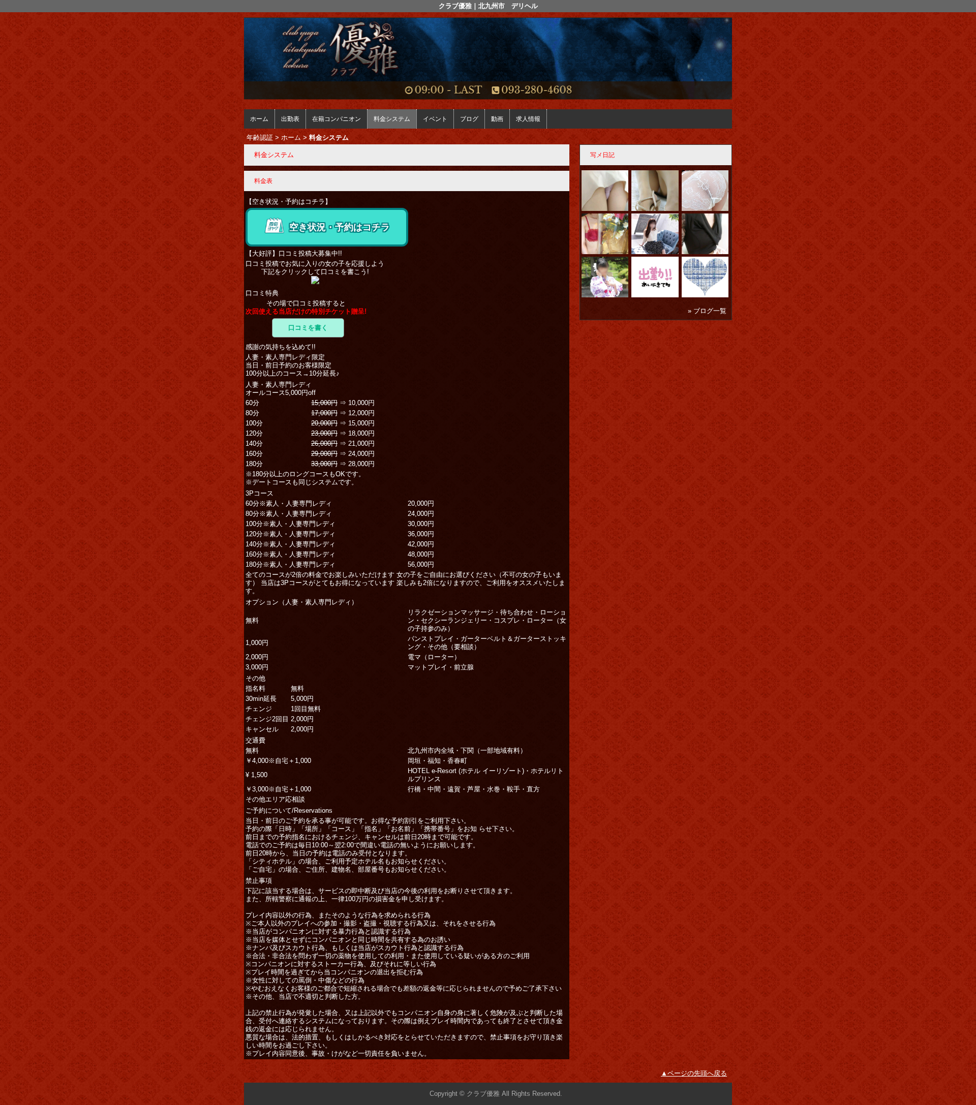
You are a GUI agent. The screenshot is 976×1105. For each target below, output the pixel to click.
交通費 (255, 740)
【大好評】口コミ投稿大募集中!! (294, 253)
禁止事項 (259, 880)
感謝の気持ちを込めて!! (281, 347)
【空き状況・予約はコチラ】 (288, 201)
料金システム (392, 118)
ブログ (469, 118)
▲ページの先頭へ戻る (694, 1073)
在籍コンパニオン (336, 118)
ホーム (259, 118)
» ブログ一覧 (707, 311)
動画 (497, 118)
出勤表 (290, 118)
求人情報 (528, 118)
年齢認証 (260, 137)
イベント (435, 118)
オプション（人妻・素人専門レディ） (302, 602)
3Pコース (259, 493)
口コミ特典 (262, 293)
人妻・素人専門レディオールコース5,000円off (281, 388)
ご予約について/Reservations (289, 810)
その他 (255, 678)
